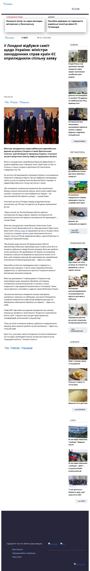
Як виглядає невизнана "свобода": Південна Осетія (77, 442)
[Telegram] (24, 102)
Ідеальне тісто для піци (77, 403)
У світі (24, 37)
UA (77, 8)
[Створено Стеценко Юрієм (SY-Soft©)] (79, 564)
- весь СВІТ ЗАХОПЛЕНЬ (75, 231)
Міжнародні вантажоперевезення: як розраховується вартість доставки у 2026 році (77, 293)
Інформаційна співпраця (23, 553)
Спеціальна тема (14, 17)
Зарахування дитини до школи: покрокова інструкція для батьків (77, 320)
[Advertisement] (31, 76)
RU (73, 8)
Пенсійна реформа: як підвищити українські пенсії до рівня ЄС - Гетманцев (65, 24)
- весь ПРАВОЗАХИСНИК (77, 330)
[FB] (7, 102)
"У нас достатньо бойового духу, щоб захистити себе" (76, 492)
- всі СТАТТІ (81, 501)
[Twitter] (14, 102)
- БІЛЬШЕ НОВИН (79, 141)
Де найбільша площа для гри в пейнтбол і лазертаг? (77, 174)
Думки (51, 17)
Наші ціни (17, 557)
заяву (22, 231)
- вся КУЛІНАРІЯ (79, 409)
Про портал (17, 549)
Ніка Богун (8, 97)
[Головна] (8, 4)
